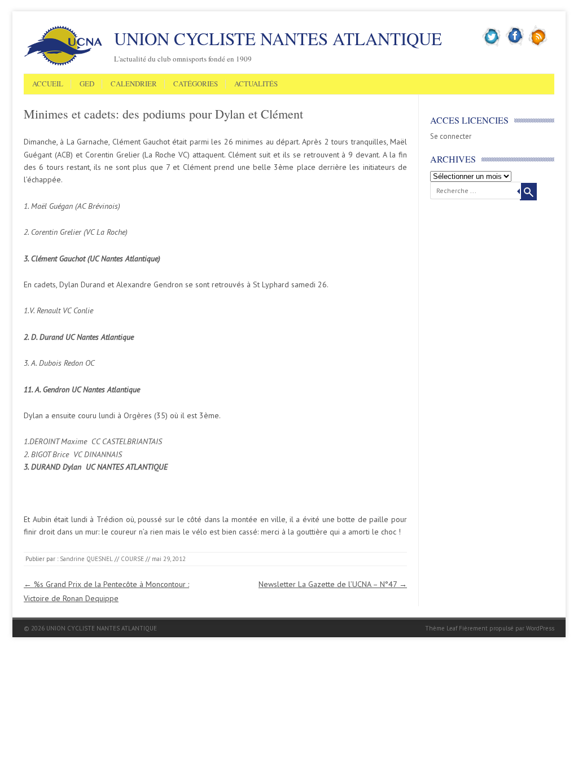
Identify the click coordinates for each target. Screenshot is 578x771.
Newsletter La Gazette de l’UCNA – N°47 (333, 584)
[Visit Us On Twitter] (491, 45)
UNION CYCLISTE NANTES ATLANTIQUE (278, 38)
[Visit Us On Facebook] (515, 45)
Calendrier (134, 84)
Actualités (256, 84)
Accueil (47, 84)
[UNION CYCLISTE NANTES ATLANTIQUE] (63, 64)
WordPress (540, 628)
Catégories (195, 84)
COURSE (132, 559)
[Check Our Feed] (538, 45)
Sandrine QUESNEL (86, 559)
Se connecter (450, 136)
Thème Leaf (441, 628)
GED (87, 84)
